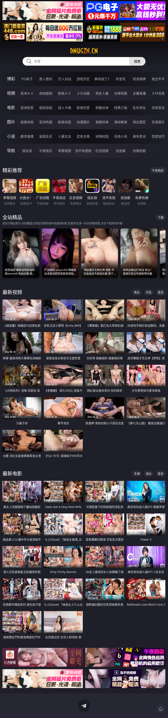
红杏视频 (102, 151)
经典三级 (120, 107)
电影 (11, 107)
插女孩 (27, 151)
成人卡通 (64, 107)
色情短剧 (139, 151)
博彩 (11, 79)
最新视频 (12, 292)
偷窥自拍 (27, 122)
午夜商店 (45, 151)
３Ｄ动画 (83, 93)
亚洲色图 (45, 122)
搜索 (137, 61)
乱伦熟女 (139, 107)
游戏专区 (83, 79)
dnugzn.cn (84, 51)
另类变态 (158, 107)
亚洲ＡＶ (27, 93)
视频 (11, 93)
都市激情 (27, 136)
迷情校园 (102, 136)
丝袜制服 (120, 93)
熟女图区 (139, 122)
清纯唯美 (120, 122)
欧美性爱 (83, 107)
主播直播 (139, 93)
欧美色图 (64, 122)
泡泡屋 (121, 151)
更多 (160, 292)
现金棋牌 (139, 79)
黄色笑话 (139, 136)
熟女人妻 (102, 93)
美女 (137, 292)
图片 (11, 122)
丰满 (137, 474)
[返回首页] (161, 709)
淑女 (149, 474)
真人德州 (45, 79)
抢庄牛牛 (158, 79)
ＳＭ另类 (158, 93)
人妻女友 (64, 136)
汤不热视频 (83, 151)
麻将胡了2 (101, 79)
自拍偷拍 (45, 93)
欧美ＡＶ (64, 93)
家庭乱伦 (45, 136)
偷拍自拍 (45, 107)
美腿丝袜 (102, 122)
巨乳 (149, 292)
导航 (11, 150)
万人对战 (64, 79)
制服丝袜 (102, 107)
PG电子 (27, 79)
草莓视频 (64, 151)
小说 (11, 136)
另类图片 (158, 122)
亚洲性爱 (27, 107)
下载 (160, 217)
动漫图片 (83, 122)
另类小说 (120, 136)
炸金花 (121, 79)
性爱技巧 (158, 136)
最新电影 (12, 473)
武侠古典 (83, 136)
